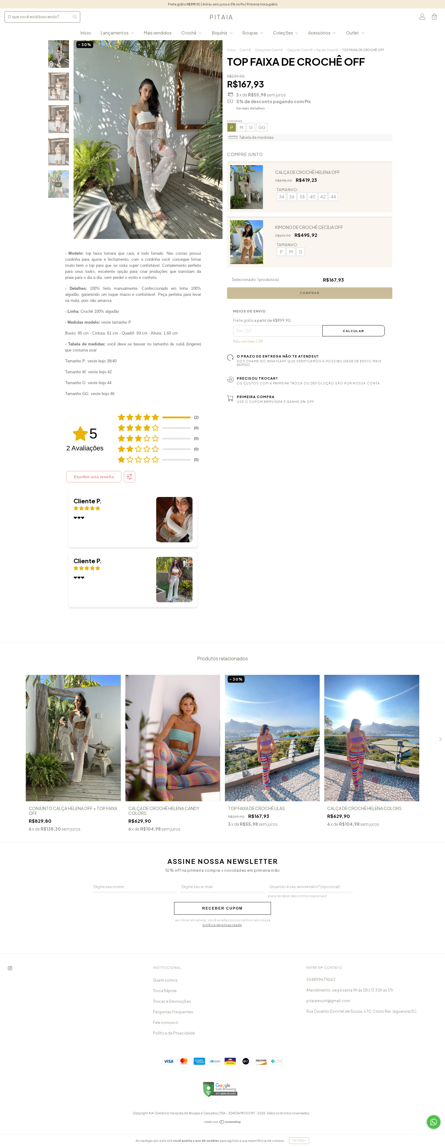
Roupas (250, 32)
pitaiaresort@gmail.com (328, 1000)
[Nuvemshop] (223, 1122)
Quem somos (165, 980)
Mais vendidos (158, 32)
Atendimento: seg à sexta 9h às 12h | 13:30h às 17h (349, 990)
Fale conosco (165, 1022)
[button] (133, 520)
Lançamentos (115, 32)
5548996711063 (320, 979)
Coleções (283, 32)
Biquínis (220, 32)
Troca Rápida (164, 991)
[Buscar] (75, 16)
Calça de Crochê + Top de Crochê (313, 50)
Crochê (189, 32)
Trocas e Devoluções (172, 1001)
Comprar (310, 293)
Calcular (353, 331)
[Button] (129, 476)
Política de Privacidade (174, 1033)
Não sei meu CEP (248, 341)
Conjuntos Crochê (269, 50)
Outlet (353, 32)
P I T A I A (220, 17)
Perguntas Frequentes (173, 1012)
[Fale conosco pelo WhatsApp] (433, 1122)
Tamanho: (287, 190)
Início (86, 32)
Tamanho (234, 121)
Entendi (299, 1140)
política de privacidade (222, 925)
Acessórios (319, 32)
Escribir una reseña (94, 476)
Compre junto (245, 154)
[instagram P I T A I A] (10, 968)
